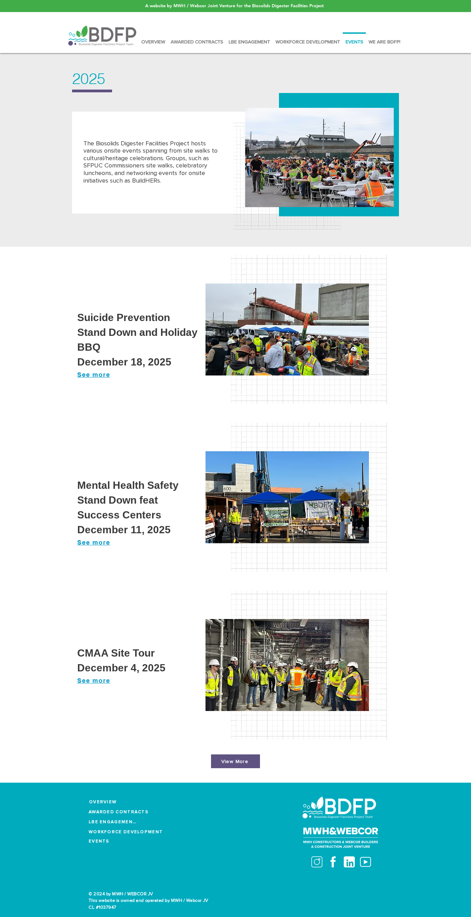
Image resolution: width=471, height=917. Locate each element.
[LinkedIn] (349, 861)
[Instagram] (316, 861)
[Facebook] (333, 861)
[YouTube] (365, 861)
